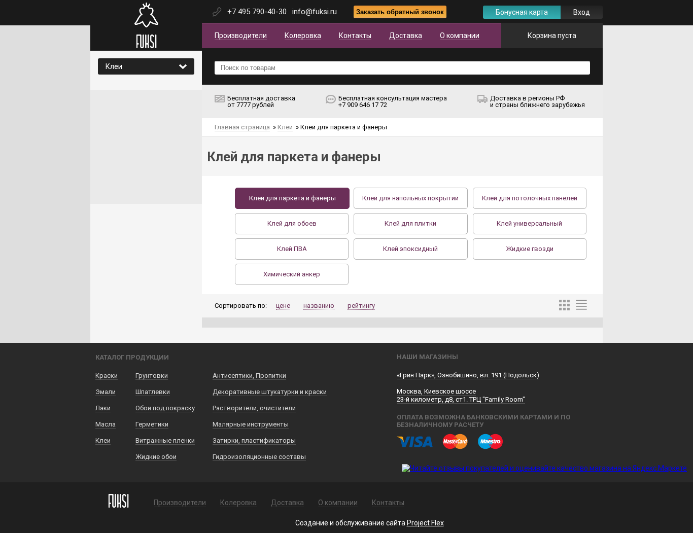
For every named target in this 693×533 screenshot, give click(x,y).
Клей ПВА (292, 249)
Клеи (285, 127)
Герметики (151, 424)
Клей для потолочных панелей (529, 198)
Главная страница (242, 127)
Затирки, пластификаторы (254, 440)
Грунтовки (151, 375)
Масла (105, 424)
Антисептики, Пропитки (249, 375)
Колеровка (303, 35)
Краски (106, 375)
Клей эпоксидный (410, 249)
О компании (459, 35)
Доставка (405, 35)
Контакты (355, 35)
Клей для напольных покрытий (410, 198)
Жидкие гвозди (529, 249)
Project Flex (425, 523)
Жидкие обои (156, 456)
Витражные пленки (165, 440)
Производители (241, 35)
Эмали (105, 392)
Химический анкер (291, 274)
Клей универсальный (529, 223)
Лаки (103, 408)
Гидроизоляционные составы (259, 456)
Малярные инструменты (251, 424)
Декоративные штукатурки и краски (270, 392)
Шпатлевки (152, 392)
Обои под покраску (165, 408)
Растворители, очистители (254, 408)
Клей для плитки (410, 223)
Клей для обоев (292, 223)
